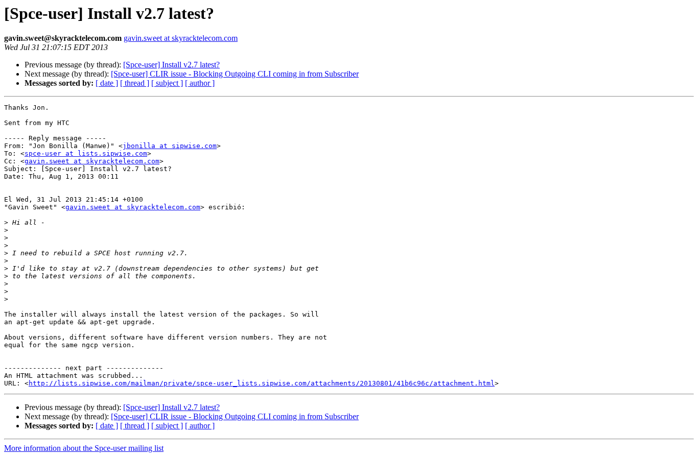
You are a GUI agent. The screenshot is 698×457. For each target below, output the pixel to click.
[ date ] (107, 83)
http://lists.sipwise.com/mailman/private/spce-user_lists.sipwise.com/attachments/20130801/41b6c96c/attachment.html (262, 383)
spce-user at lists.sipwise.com (86, 153)
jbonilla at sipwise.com (170, 146)
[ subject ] (167, 83)
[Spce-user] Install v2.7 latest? (171, 64)
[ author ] (200, 83)
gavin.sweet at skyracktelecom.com (181, 38)
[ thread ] (134, 83)
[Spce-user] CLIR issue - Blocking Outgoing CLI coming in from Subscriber (235, 73)
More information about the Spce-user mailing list (84, 448)
